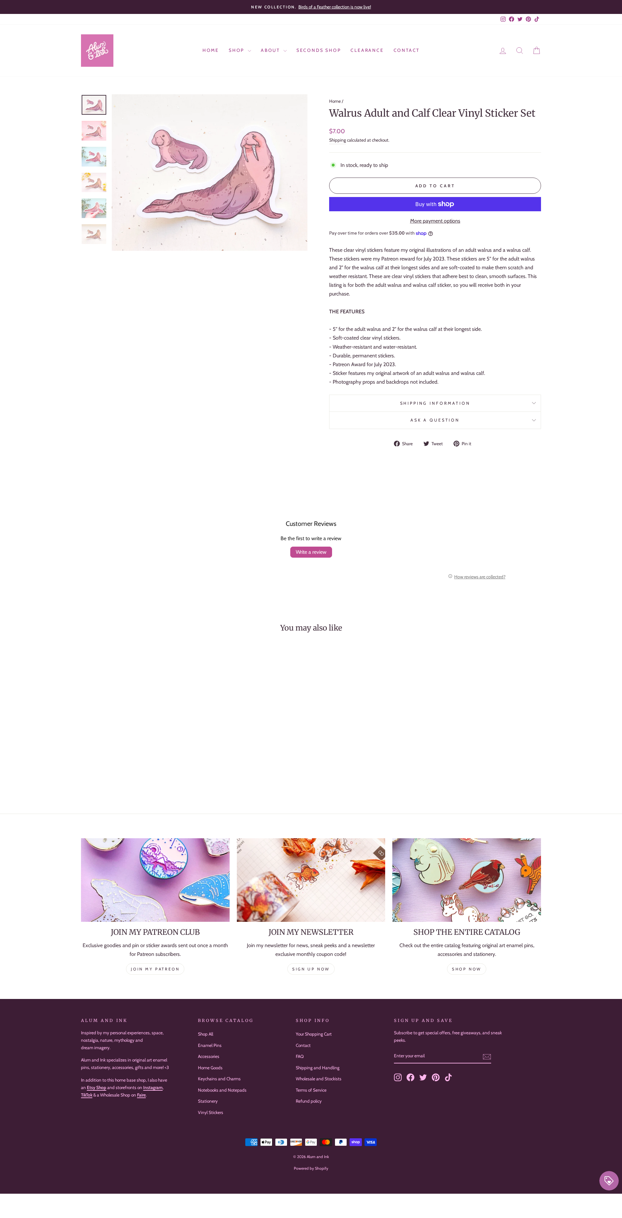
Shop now (466, 969)
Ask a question (435, 420)
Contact (407, 50)
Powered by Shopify (311, 1168)
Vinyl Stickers (210, 1112)
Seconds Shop (318, 50)
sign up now (311, 969)
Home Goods (210, 1067)
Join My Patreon (155, 969)
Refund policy (309, 1101)
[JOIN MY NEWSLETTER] (311, 880)
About (271, 50)
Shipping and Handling (318, 1067)
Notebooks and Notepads (222, 1090)
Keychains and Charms (219, 1078)
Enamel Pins (210, 1045)
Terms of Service (311, 1090)
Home (210, 50)
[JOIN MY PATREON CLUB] (155, 880)
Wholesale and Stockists (318, 1078)
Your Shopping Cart (314, 1034)
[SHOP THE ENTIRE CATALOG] (466, 880)
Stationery (208, 1101)
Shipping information (435, 403)
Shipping (337, 140)
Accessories (208, 1056)
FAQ (300, 1056)
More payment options (435, 221)
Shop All (205, 1034)
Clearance (367, 50)
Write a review (311, 552)
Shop (237, 50)
